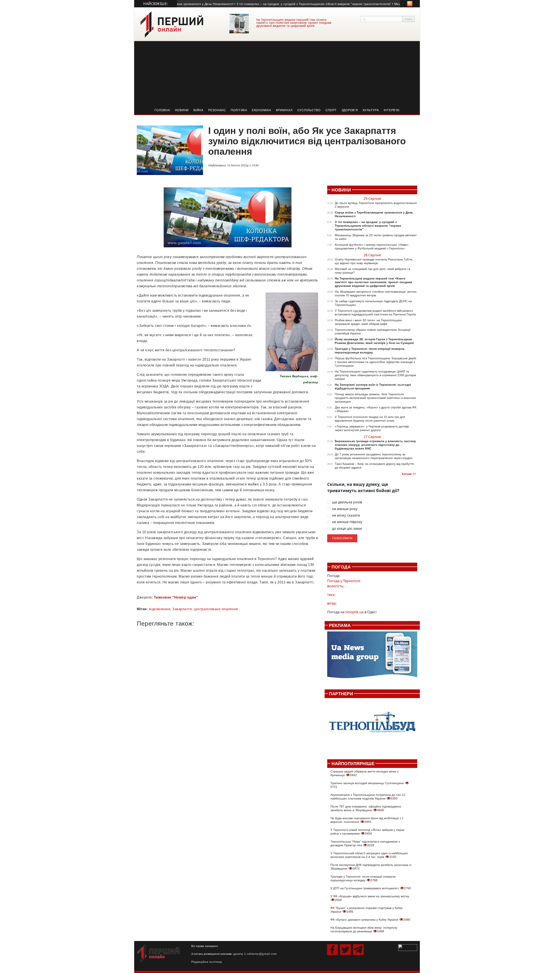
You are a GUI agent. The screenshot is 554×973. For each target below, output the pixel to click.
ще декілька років (347, 502)
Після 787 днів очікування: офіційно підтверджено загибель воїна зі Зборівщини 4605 (365, 808)
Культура (371, 110)
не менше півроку (347, 522)
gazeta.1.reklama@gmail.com (255, 953)
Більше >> (409, 473)
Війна (198, 110)
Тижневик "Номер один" (176, 597)
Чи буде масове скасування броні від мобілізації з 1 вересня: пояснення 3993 (367, 820)
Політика (239, 110)
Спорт (331, 110)
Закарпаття (182, 609)
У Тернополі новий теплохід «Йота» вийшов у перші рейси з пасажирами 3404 (367, 831)
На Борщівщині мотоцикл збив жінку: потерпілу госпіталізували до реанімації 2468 (363, 929)
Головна (162, 110)
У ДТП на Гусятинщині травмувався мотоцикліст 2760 (370, 888)
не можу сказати (346, 515)
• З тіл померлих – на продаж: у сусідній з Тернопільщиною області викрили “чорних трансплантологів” (295, 4)
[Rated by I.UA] (407, 947)
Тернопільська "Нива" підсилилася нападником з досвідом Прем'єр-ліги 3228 (365, 843)
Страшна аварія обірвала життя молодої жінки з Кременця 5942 (364, 773)
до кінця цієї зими (347, 528)
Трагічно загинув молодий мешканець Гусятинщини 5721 (367, 784)
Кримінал (284, 110)
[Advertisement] (277, 73)
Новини (182, 110)
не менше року (344, 509)
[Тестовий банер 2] (372, 726)
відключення (160, 609)
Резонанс (217, 110)
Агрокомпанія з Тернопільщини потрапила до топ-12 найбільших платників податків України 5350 (367, 796)
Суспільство (309, 110)
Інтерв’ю (391, 110)
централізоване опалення (216, 609)
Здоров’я (349, 110)
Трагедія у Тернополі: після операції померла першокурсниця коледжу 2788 (363, 878)
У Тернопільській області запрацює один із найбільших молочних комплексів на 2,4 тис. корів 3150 (369, 855)
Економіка (261, 110)
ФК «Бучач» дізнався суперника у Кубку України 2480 (370, 919)
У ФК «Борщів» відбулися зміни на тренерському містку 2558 (369, 898)
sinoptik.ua (354, 612)
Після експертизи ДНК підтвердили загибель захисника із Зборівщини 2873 (370, 866)
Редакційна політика (206, 961)
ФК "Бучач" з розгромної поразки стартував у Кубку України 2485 (366, 909)
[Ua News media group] (372, 657)
